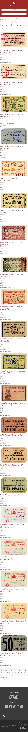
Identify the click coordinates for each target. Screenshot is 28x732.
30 (17, 675)
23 (21, 673)
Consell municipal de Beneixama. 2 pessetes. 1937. (13, 622)
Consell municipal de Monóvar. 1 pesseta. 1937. (12, 308)
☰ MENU (14, 9)
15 (25, 670)
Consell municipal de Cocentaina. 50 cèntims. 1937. (12, 276)
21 (15, 673)
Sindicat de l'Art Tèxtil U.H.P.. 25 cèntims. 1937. (11, 179)
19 (9, 673)
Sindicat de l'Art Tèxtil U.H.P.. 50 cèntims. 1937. (11, 211)
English (10, 0)
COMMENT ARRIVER (14, 692)
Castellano (6, 0)
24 (24, 673)
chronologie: (3, 61)
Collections (7, 18)
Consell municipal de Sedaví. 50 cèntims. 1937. (11, 654)
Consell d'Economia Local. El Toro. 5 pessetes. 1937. (12, 404)
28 (11, 675)
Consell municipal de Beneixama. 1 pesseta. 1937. (12, 590)
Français (14, 0)
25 (1, 675)
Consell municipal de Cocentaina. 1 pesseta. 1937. (12, 244)
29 (14, 675)
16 (1, 673)
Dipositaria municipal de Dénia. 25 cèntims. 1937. (12, 51)
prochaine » (4, 677)
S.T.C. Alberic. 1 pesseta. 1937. (11, 495)
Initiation (2, 18)
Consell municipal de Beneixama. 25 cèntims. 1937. (12, 526)
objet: (1, 57)
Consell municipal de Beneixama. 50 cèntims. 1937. (12, 558)
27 (8, 675)
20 (12, 673)
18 (7, 673)
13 (19, 670)
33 (26, 675)
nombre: (2, 54)
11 (14, 670)
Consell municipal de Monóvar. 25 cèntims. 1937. (12, 340)
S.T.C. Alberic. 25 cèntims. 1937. (11, 435)
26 (5, 675)
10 (11, 670)
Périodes (13, 18)
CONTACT (14, 702)
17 (4, 673)
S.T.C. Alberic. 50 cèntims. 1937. (11, 465)
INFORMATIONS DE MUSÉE (14, 712)
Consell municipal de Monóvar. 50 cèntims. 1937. (12, 372)
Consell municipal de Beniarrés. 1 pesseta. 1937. (12, 115)
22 (18, 673)
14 (22, 670)
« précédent (4, 670)
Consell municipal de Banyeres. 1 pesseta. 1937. (12, 147)
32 (23, 675)
